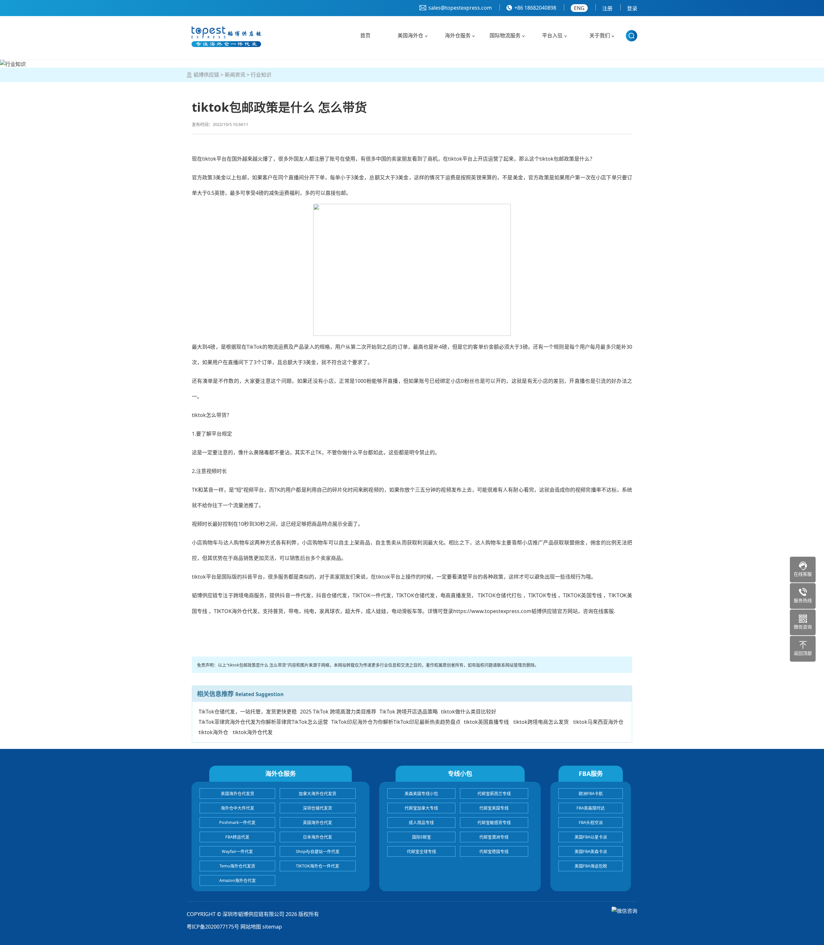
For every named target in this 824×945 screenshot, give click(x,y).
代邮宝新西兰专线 (494, 793)
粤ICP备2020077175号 (213, 926)
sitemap (272, 926)
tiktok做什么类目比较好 (468, 711)
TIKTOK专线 (542, 595)
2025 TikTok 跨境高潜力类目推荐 (338, 711)
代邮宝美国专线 (494, 808)
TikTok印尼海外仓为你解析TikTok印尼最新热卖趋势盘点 (396, 721)
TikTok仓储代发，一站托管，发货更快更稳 (248, 711)
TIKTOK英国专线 (583, 595)
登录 (632, 8)
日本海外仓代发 (317, 837)
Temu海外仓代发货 (237, 866)
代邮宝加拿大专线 (421, 808)
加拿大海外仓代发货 (317, 793)
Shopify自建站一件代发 (318, 851)
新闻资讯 (235, 74)
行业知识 (261, 74)
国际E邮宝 (421, 837)
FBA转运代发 (237, 837)
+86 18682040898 (535, 7)
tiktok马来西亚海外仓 (598, 721)
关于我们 (599, 35)
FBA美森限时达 (590, 808)
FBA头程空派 (591, 822)
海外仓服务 (458, 35)
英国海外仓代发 (317, 822)
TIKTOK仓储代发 (415, 595)
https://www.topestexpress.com (492, 611)
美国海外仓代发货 (237, 793)
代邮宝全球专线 (421, 851)
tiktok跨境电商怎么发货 (541, 721)
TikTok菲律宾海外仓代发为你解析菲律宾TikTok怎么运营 (263, 721)
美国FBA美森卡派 (591, 851)
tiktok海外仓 (213, 732)
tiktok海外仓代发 (253, 732)
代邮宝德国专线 (494, 851)
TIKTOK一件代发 (371, 595)
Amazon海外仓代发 (237, 880)
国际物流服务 (505, 35)
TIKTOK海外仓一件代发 (317, 866)
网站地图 (250, 926)
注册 (607, 8)
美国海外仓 (410, 35)
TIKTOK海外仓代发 (236, 611)
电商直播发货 (456, 595)
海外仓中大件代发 (237, 808)
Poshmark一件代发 (237, 822)
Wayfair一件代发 (237, 851)
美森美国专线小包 (421, 793)
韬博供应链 (206, 74)
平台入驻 (552, 35)
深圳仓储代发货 (317, 808)
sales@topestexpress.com (460, 7)
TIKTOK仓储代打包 (500, 595)
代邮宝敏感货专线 (494, 822)
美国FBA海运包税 (591, 866)
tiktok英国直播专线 (486, 721)
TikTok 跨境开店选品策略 (408, 711)
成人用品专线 (421, 822)
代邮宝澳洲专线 (494, 837)
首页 (365, 35)
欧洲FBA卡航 (591, 793)
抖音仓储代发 (331, 595)
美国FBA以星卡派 (591, 837)
